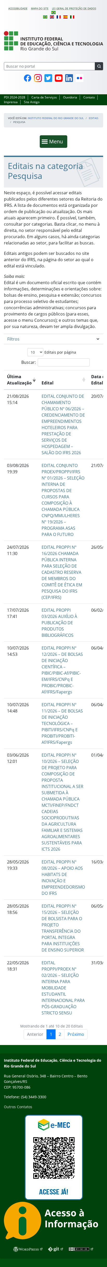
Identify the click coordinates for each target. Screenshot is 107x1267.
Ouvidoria (70, 97)
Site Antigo (31, 102)
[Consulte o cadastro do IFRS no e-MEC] (53, 1157)
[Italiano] (72, 16)
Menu (57, 141)
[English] (52, 16)
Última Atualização (19, 380)
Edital (48, 383)
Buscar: (28, 362)
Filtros (13, 339)
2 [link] (60, 1034)
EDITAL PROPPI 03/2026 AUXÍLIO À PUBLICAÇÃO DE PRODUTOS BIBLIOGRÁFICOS (59, 622)
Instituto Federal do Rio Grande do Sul (56, 118)
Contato (89, 97)
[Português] (53, 12)
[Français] (59, 16)
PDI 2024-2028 (14, 97)
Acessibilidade (18, 8)
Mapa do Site (40, 8)
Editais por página (59, 352)
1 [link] (51, 1034)
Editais (93, 118)
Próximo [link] (76, 1034)
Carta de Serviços (44, 97)
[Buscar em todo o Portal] (99, 66)
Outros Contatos (18, 1106)
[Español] (65, 16)
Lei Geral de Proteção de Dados (74, 8)
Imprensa (11, 102)
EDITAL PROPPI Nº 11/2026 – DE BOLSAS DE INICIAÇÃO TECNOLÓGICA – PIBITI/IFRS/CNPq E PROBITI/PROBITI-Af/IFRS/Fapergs (62, 723)
